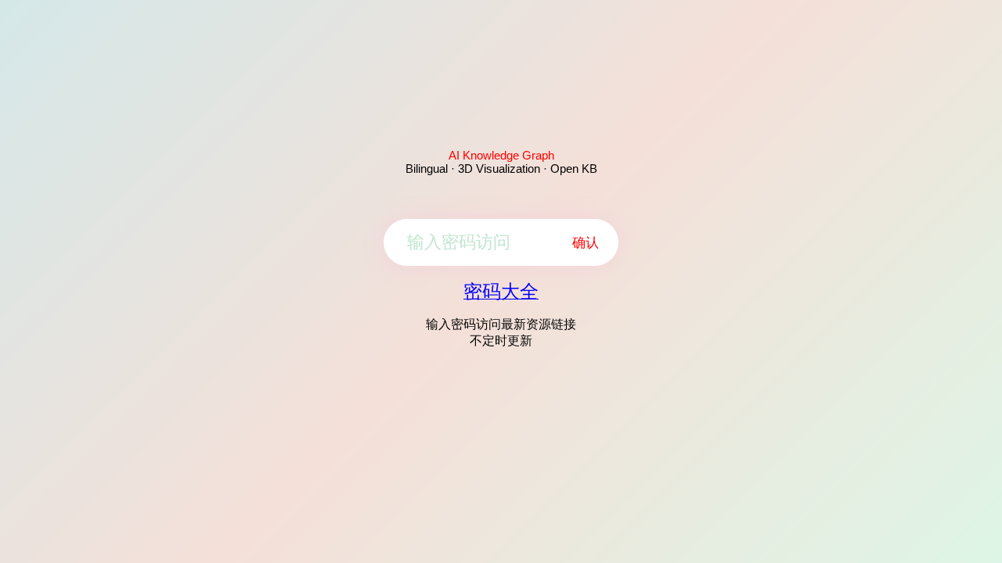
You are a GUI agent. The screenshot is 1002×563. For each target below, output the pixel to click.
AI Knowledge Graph (501, 155)
